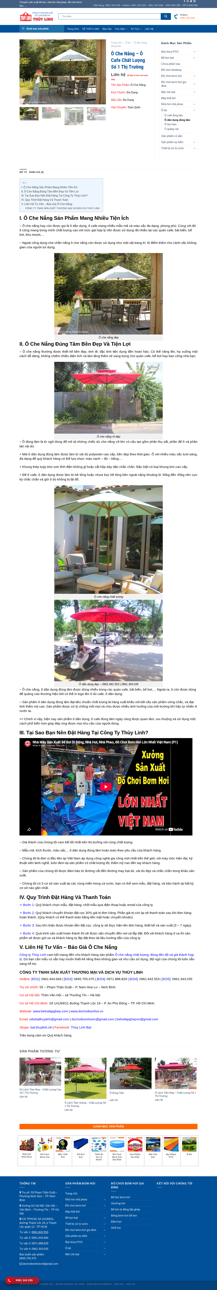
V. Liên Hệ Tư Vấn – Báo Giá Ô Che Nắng (46, 204)
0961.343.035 (40, 1248)
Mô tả (23, 172)
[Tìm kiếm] (166, 16)
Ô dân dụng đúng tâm (177, 120)
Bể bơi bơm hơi (120, 1197)
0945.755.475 (27, 1258)
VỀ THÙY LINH (90, 28)
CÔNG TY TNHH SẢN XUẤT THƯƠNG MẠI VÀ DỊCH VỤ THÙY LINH (62, 208)
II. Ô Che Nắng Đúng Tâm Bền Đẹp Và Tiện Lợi (50, 191)
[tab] (23, 172)
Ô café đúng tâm (173, 115)
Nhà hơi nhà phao (172, 104)
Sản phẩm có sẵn (171, 135)
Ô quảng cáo (171, 129)
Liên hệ (149, 28)
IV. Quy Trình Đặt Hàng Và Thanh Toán (44, 199)
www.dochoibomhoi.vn (87, 1011)
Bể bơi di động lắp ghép (125, 1209)
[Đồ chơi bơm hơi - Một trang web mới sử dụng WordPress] (36, 16)
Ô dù (128, 42)
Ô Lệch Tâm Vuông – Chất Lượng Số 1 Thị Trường (85, 1104)
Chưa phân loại (170, 63)
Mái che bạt (168, 92)
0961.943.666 (40, 1237)
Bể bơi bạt (167, 57)
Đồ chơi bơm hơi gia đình (173, 83)
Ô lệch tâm (170, 124)
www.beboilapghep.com (50, 1011)
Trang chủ (73, 28)
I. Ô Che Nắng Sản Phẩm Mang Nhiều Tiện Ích (49, 187)
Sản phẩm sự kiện (172, 142)
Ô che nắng (30, 226)
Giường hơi (118, 1203)
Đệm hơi (116, 1221)
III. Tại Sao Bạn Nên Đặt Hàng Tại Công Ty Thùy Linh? (54, 195)
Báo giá (106, 28)
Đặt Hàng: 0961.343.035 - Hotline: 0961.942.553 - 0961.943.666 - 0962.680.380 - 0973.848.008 (146, 5)
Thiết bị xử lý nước (172, 148)
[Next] (100, 71)
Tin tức (135, 28)
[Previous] (25, 71)
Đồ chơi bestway (171, 69)
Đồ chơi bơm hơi (171, 75)
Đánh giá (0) (36, 172)
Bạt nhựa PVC (170, 51)
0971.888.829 (40, 1243)
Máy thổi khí (168, 98)
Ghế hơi (116, 1227)
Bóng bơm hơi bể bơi (124, 1215)
